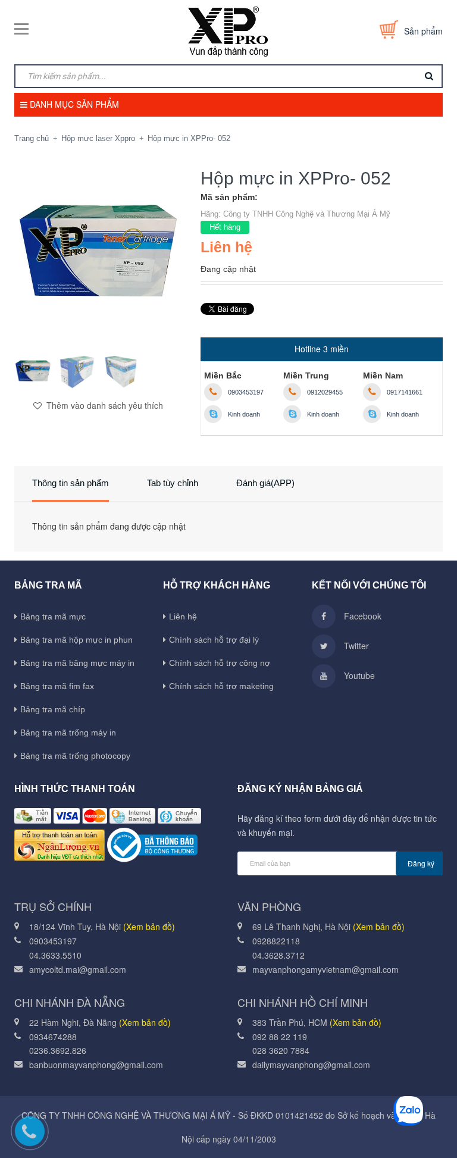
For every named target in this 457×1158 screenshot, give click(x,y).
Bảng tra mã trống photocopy (75, 755)
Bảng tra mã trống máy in (68, 732)
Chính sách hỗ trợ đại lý (214, 639)
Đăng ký (421, 863)
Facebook (361, 616)
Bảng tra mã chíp (52, 709)
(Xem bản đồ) (149, 926)
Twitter (355, 646)
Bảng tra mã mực (53, 616)
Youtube (358, 675)
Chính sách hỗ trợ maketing (221, 686)
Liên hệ (183, 616)
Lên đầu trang (410, 1131)
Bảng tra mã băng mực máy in (77, 663)
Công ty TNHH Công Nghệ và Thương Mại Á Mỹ (306, 213)
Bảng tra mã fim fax (57, 686)
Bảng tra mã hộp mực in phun (76, 639)
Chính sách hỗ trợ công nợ (219, 663)
